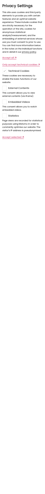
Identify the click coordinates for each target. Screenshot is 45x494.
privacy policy (29, 51)
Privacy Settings (17, 5)
